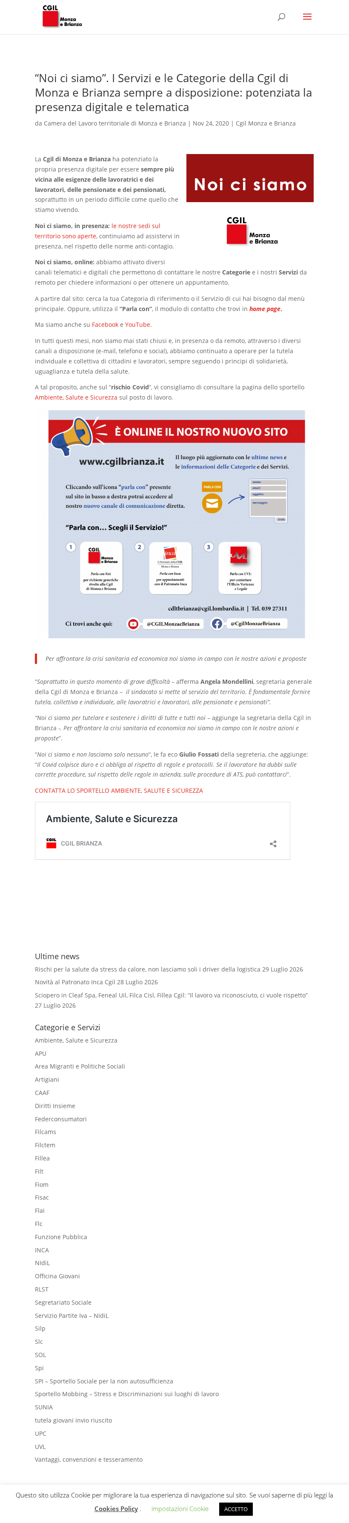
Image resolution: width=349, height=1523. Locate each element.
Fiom (42, 1184)
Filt (39, 1171)
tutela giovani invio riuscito (73, 1420)
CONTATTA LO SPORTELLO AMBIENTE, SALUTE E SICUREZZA (119, 790)
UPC (40, 1433)
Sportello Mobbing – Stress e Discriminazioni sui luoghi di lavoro (127, 1394)
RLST (42, 1289)
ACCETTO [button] (236, 1509)
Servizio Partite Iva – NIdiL (72, 1316)
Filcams (45, 1132)
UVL (40, 1447)
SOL (40, 1355)
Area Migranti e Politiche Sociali (80, 1066)
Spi (39, 1368)
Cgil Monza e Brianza (266, 123)
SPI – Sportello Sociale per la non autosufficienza (104, 1381)
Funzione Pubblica (61, 1237)
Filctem (45, 1145)
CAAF (42, 1093)
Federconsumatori (61, 1119)
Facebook (106, 324)
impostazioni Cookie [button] (180, 1508)
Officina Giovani (57, 1276)
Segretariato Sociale (63, 1302)
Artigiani (47, 1079)
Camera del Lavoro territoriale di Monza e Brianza (115, 123)
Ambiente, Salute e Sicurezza (76, 397)
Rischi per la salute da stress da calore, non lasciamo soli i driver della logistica (147, 969)
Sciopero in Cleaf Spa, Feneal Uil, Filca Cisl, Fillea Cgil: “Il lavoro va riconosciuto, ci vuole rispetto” (171, 995)
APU (40, 1053)
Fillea (42, 1158)
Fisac (42, 1197)
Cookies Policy (116, 1508)
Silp (40, 1328)
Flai (40, 1210)
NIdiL (42, 1263)
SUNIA (44, 1407)
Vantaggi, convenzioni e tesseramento (89, 1459)
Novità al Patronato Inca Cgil (75, 982)
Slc (39, 1341)
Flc (39, 1224)
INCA (42, 1250)
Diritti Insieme (55, 1106)
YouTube (137, 324)
